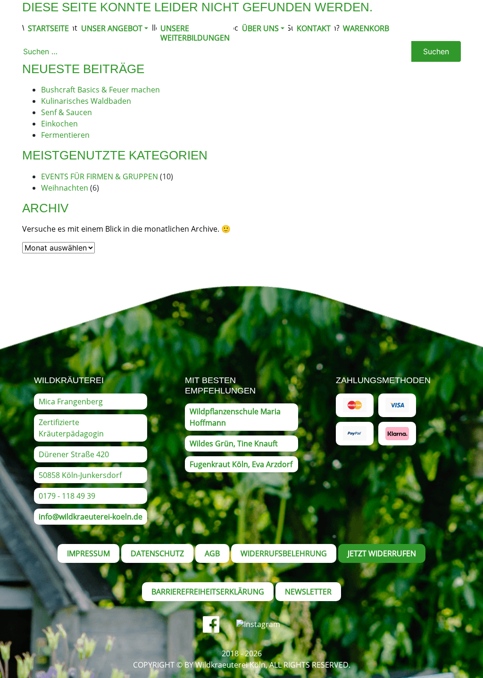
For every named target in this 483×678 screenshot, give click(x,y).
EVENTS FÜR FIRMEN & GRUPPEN (99, 176)
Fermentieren (65, 135)
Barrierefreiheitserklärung (207, 591)
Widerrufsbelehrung (284, 553)
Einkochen (59, 123)
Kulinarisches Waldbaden (86, 101)
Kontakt (314, 28)
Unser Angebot (111, 28)
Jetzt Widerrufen (382, 553)
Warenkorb (366, 28)
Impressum (88, 553)
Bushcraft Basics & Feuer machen (100, 89)
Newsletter (308, 591)
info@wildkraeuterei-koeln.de (90, 516)
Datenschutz (157, 553)
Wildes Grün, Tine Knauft (234, 443)
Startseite (48, 28)
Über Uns (260, 28)
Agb (212, 553)
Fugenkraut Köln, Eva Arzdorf (241, 464)
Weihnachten (64, 188)
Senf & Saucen (66, 112)
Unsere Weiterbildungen (195, 33)
